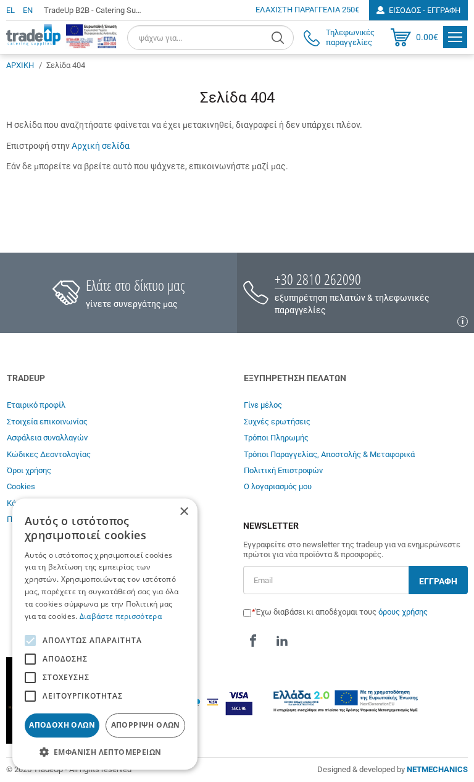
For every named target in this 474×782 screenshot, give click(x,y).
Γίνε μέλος (263, 405)
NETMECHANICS (437, 769)
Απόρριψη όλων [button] (145, 725)
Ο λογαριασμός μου (278, 486)
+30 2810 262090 (318, 279)
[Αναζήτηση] (279, 37)
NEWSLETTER (271, 526)
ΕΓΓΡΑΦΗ (438, 581)
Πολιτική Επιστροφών (283, 470)
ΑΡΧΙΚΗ (20, 65)
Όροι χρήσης (29, 470)
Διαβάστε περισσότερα (121, 616)
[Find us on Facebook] (253, 641)
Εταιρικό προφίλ (36, 405)
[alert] (105, 634)
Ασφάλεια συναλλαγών (47, 437)
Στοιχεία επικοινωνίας (47, 421)
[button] (105, 751)
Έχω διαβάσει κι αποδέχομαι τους (342, 611)
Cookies (21, 486)
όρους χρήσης (403, 611)
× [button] (183, 511)
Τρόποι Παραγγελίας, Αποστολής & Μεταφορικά (329, 454)
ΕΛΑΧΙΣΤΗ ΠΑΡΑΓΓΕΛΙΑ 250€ (307, 9)
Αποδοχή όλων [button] (62, 725)
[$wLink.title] (91, 35)
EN (28, 10)
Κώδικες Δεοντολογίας (49, 454)
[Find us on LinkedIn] (282, 641)
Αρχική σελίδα (101, 146)
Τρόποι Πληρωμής (276, 437)
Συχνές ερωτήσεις (277, 421)
